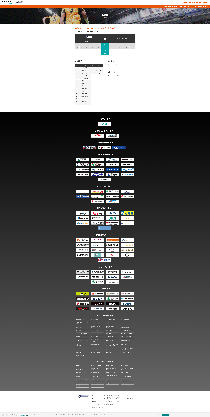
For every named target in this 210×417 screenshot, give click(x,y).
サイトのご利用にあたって (23, 415)
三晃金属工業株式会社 (111, 333)
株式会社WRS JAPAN (126, 352)
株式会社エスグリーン (81, 327)
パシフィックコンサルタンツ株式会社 (82, 345)
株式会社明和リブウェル (96, 349)
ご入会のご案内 (118, 397)
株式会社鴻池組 (79, 330)
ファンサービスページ (119, 400)
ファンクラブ (118, 395)
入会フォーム (118, 398)
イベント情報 (108, 403)
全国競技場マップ (130, 398)
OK (165, 414)
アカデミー (129, 395)
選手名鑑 (95, 403)
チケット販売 (95, 397)
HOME (94, 395)
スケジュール (95, 400)
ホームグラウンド (109, 401)
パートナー (129, 400)
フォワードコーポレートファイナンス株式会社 (112, 345)
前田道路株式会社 (80, 349)
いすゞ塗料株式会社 (110, 319)
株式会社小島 (109, 330)
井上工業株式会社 (125, 319)
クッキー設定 (157, 414)
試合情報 (95, 398)
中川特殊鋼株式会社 (125, 340)
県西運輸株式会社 (125, 327)
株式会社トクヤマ (110, 340)
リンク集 (128, 397)
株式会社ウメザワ (125, 323)
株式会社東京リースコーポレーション (97, 340)
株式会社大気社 (94, 336)
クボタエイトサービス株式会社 (97, 327)
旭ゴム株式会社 (94, 319)
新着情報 (95, 401)
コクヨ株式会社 (94, 330)
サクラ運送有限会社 (125, 330)
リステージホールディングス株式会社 (127, 349)
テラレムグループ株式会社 (82, 340)
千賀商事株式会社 (95, 323)
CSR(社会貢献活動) (109, 404)
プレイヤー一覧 (96, 404)
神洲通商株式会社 (80, 336)
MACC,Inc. (108, 352)
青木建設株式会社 (80, 319)
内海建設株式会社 (110, 323)
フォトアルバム (118, 401)
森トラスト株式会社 (110, 349)
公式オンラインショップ (98, 407)
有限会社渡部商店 (80, 352)
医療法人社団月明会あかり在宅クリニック (82, 323)
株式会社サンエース (95, 333)
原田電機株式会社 (95, 344)
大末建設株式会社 (110, 336)
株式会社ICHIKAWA (95, 352)
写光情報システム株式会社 (127, 333)
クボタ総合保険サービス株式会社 (112, 327)
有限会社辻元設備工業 (126, 336)
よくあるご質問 (109, 395)
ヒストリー (108, 400)
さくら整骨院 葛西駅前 (81, 333)
